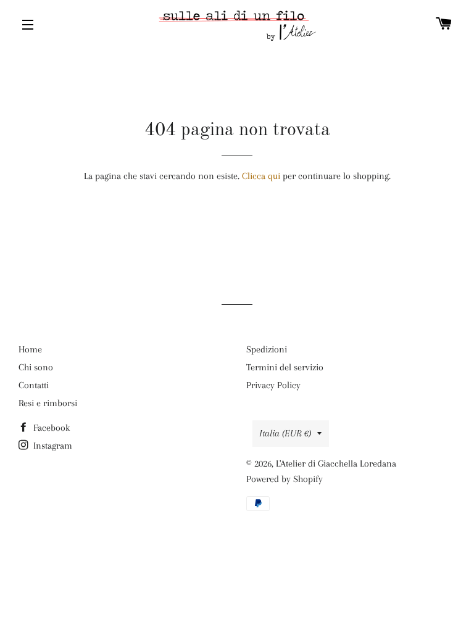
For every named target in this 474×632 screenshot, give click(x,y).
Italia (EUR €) (285, 433)
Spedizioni (266, 349)
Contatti (34, 385)
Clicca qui (261, 175)
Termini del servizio (284, 367)
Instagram (51, 445)
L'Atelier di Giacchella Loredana (336, 463)
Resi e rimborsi (48, 403)
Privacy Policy (273, 385)
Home (30, 349)
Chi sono (36, 367)
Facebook (50, 427)
